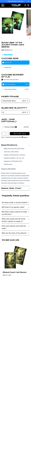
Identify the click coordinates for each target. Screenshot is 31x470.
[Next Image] (29, 38)
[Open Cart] (28, 5)
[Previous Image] (1, 38)
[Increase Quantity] (8, 133)
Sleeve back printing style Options (11, 79)
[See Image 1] (13, 22)
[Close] (28, 1)
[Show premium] (16, 127)
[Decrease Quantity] (2, 133)
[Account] (25, 5)
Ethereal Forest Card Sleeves (14, 272)
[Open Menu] (2, 5)
